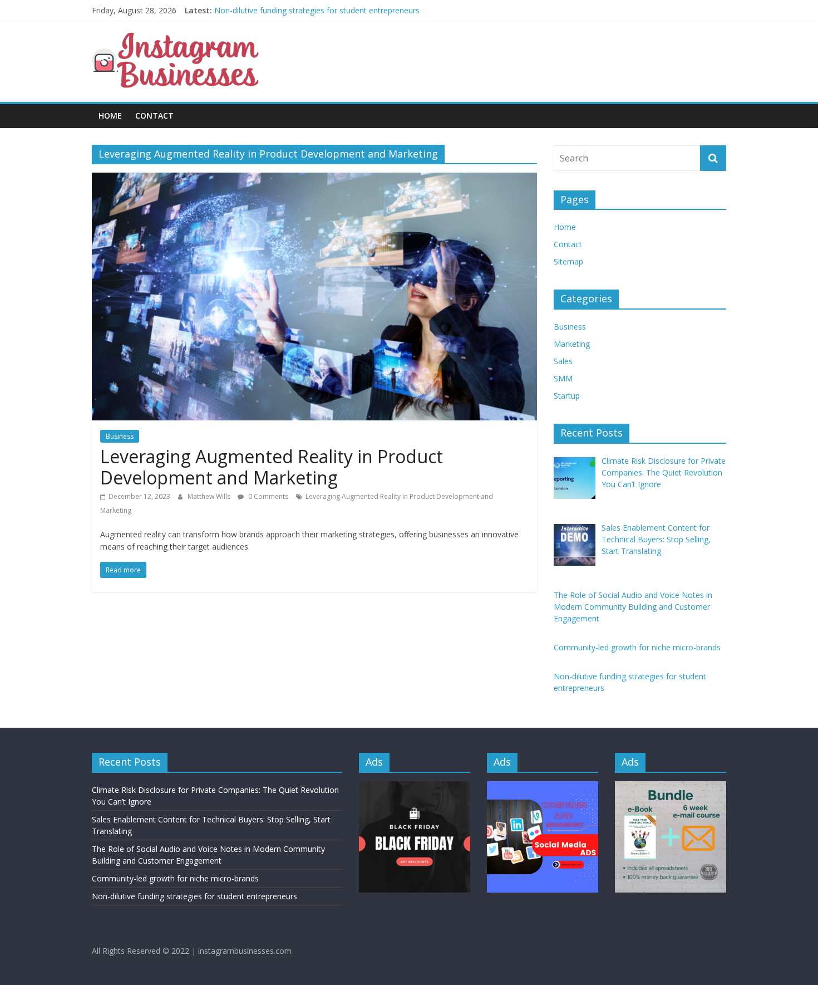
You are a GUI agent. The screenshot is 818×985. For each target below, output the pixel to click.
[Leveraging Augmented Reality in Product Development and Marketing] (314, 179)
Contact (154, 115)
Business (120, 436)
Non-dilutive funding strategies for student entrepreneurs (194, 896)
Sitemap (568, 261)
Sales (563, 361)
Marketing (572, 344)
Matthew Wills (210, 496)
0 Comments (267, 496)
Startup (567, 395)
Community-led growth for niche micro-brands (297, 7)
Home (110, 115)
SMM (563, 378)
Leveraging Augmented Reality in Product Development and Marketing (271, 466)
